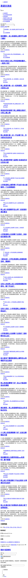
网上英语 (5, 26)
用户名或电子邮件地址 (6, 565)
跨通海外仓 (3, 542)
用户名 (2, 553)
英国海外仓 (17, 542)
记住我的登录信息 (6, 556)
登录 (2, 550)
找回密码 (7, 550)
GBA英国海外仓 (10, 542)
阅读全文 (3, 51)
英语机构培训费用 (7, 19)
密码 (2, 554)
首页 (2, 26)
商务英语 (5, 16)
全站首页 (5, 13)
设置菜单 (5, 2)
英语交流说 (6, 6)
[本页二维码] (4, 576)
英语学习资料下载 (7, 18)
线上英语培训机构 (7, 14)
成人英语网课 (6, 21)
